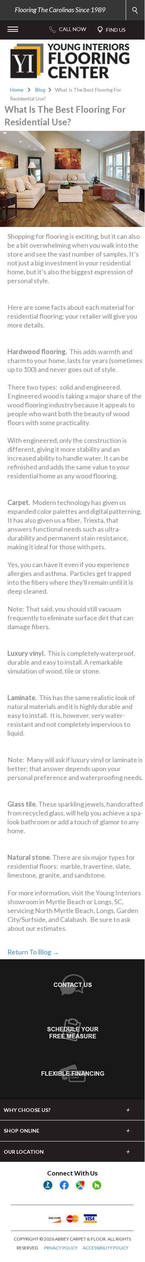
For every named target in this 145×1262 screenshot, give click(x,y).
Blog (40, 90)
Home (16, 90)
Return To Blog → (33, 952)
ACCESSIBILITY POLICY (105, 1248)
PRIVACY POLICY (61, 1248)
